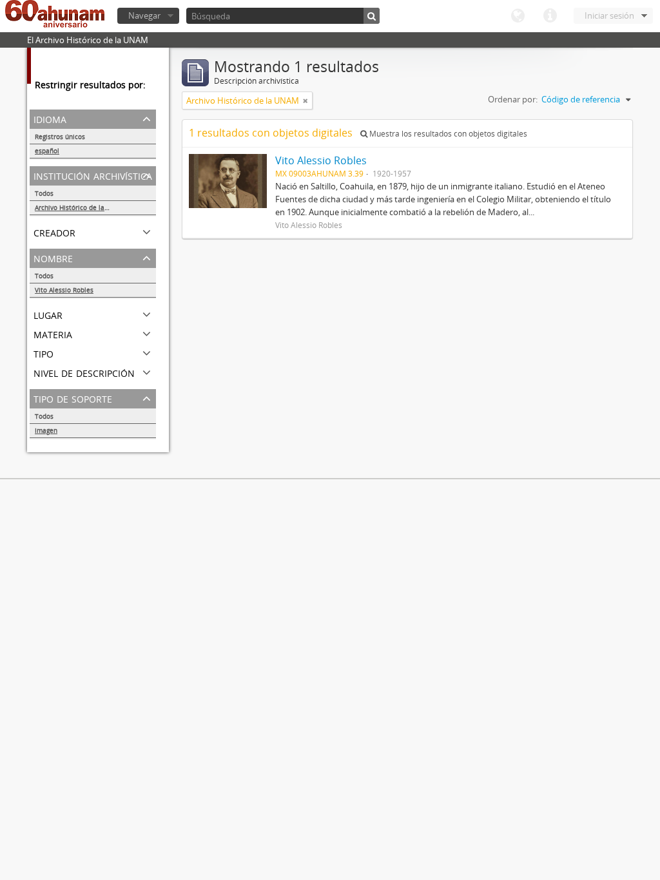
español (47, 150)
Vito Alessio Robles (64, 289)
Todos (44, 193)
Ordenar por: (513, 99)
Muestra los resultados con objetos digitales (447, 133)
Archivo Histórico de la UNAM (80, 207)
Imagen (46, 430)
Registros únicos (60, 136)
